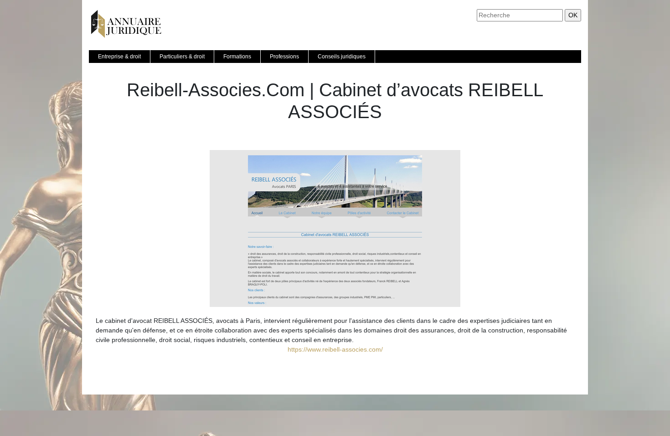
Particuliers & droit (182, 56)
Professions (284, 56)
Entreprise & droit (119, 56)
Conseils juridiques (342, 56)
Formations (237, 56)
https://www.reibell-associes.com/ (335, 349)
